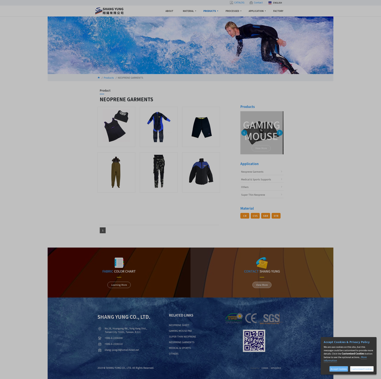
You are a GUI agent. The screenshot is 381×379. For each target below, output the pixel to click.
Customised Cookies (362, 368)
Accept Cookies (339, 368)
